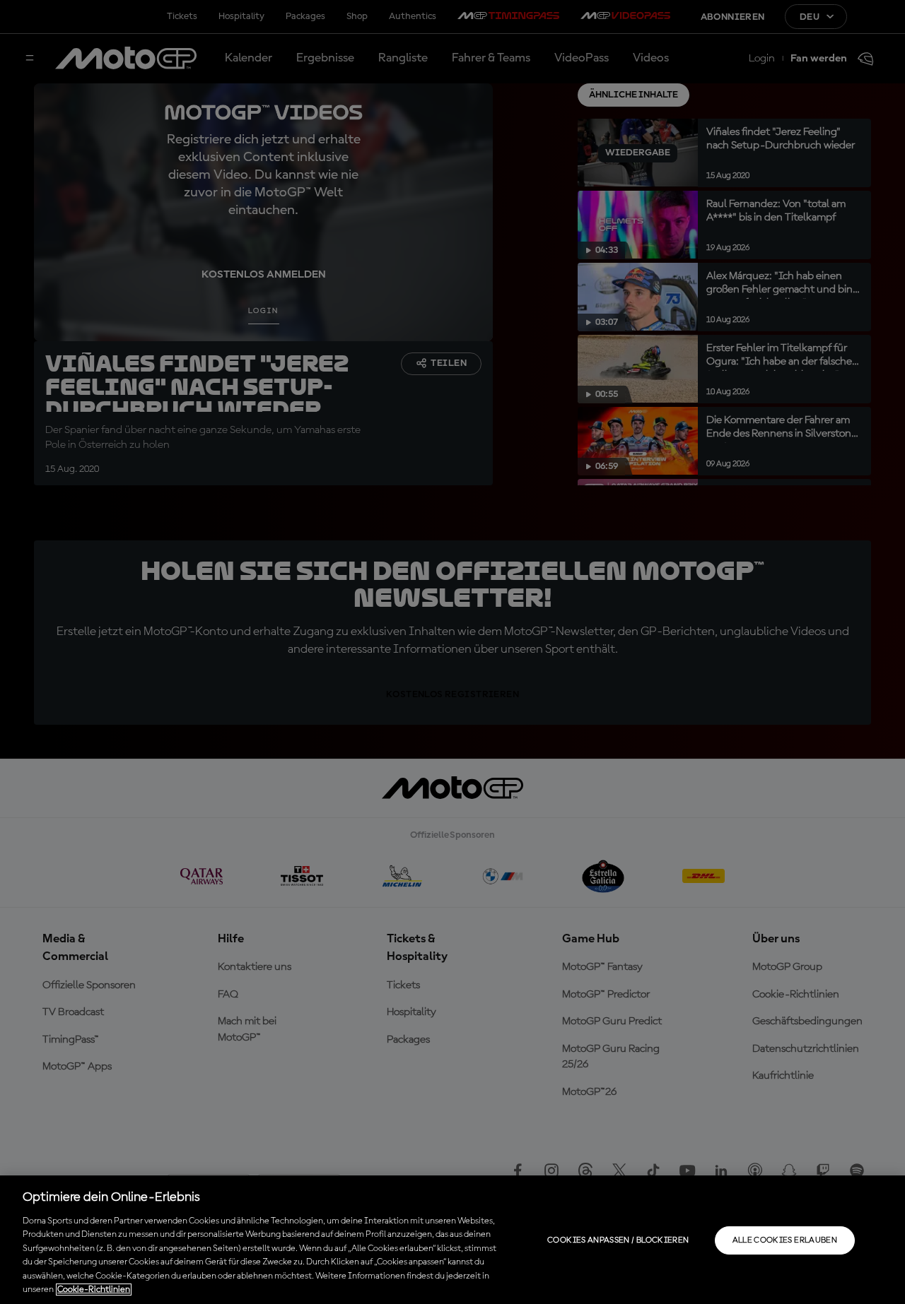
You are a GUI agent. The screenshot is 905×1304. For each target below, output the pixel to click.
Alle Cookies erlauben (785, 1240)
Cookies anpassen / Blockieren (618, 1240)
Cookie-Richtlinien (93, 1289)
